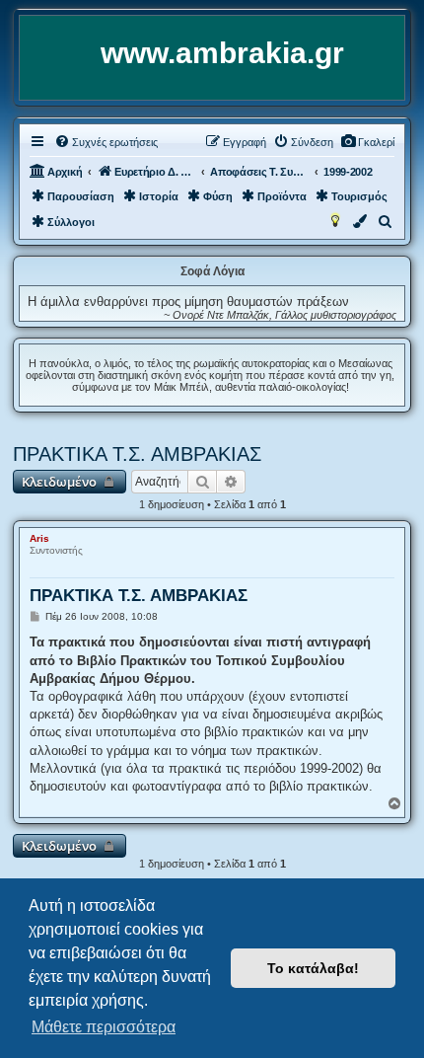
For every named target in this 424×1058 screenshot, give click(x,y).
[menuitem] (367, 142)
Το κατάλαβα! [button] (313, 968)
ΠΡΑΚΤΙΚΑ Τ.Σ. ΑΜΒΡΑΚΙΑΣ (137, 454)
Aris (39, 538)
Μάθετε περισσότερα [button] (104, 1027)
